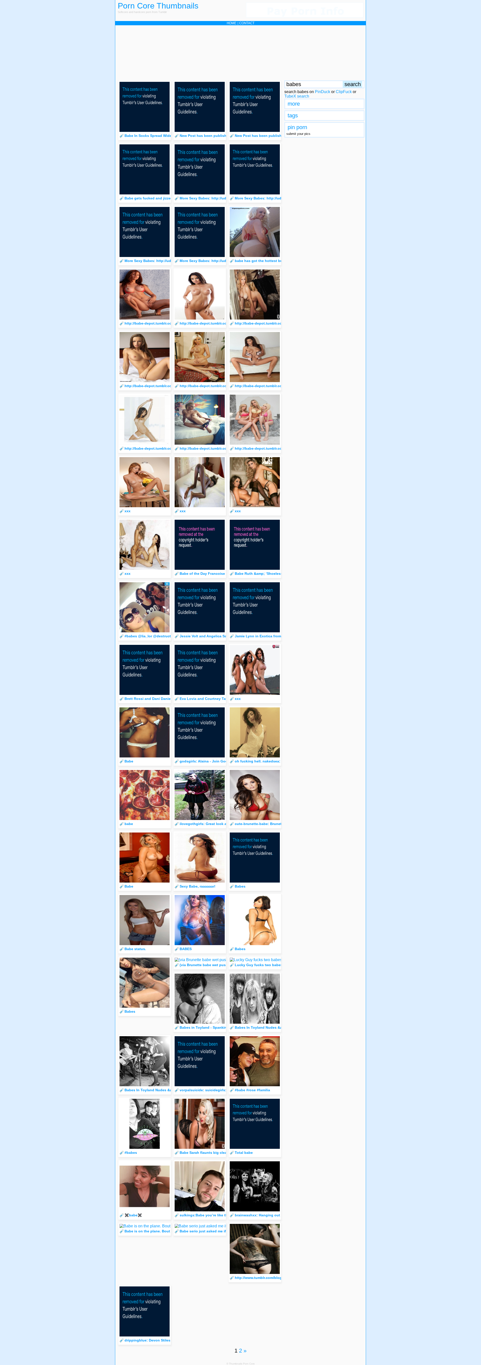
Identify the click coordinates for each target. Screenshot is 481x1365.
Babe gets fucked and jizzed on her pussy (160, 198)
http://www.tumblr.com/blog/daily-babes (269, 1278)
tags (293, 115)
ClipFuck (344, 92)
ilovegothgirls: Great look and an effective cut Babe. (224, 824)
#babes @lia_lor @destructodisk (152, 636)
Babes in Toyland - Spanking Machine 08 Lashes (221, 1027)
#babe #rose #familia (252, 1090)
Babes (240, 886)
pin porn (297, 127)
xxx (128, 511)
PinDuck (322, 92)
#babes (131, 1153)
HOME (231, 23)
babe (129, 824)
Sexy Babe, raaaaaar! (197, 886)
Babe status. (135, 949)
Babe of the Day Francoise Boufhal (209, 574)
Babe (129, 761)
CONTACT (247, 23)
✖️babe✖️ (133, 1215)
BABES (186, 949)
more (294, 104)
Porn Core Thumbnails (158, 5)
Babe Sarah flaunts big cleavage (207, 1153)
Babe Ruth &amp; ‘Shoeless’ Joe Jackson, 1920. (276, 574)
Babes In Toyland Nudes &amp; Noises (268, 1027)
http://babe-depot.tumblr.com (150, 323)
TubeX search (296, 96)
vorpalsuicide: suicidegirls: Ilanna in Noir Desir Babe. (225, 1090)
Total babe (244, 1153)
